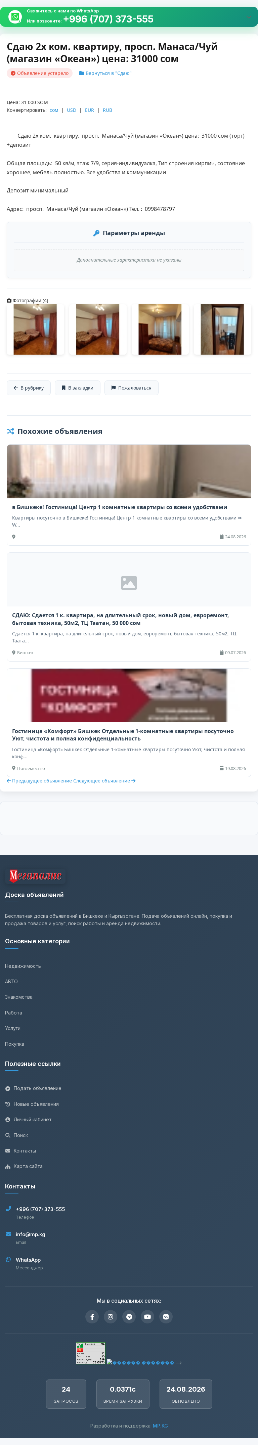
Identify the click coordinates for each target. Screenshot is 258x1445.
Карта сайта (28, 1166)
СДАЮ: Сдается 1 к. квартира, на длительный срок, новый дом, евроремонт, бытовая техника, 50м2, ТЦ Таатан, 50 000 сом (120, 619)
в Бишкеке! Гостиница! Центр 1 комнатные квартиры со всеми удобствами (119, 507)
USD (71, 110)
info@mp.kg (30, 1234)
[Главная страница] (35, 877)
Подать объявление (37, 1088)
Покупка (14, 1044)
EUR (89, 110)
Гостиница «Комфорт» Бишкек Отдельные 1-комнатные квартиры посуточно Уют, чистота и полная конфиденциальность (123, 734)
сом (54, 110)
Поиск (21, 1135)
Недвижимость (23, 966)
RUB (107, 110)
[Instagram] (110, 1316)
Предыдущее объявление (42, 780)
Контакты (25, 1151)
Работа (13, 1012)
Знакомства (19, 997)
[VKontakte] (166, 1316)
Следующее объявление (102, 780)
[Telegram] (129, 1316)
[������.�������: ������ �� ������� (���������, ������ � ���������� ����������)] (140, 1362)
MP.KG (160, 1426)
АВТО (11, 981)
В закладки (80, 388)
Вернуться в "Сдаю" (109, 73)
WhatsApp (28, 1260)
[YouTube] (147, 1316)
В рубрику (32, 388)
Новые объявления (36, 1104)
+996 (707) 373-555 (108, 19)
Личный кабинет (33, 1119)
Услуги (12, 1028)
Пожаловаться (135, 388)
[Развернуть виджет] (249, 16)
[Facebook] (92, 1316)
